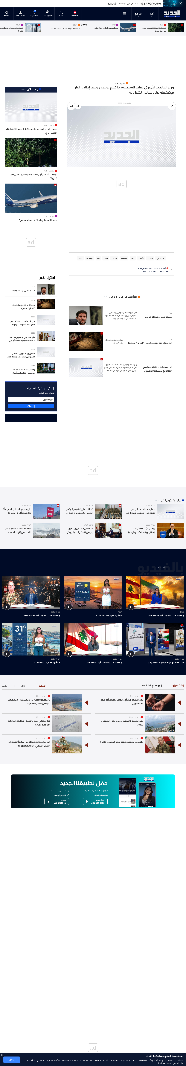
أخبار (152, 13)
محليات (51, 125)
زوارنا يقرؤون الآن (171, 500)
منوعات (51, 216)
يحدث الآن (32, 89)
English (6, 15)
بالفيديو (162, 567)
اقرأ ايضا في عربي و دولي (123, 296)
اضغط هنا (162, 1063)
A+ (71, 106)
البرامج (138, 13)
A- (78, 106)
